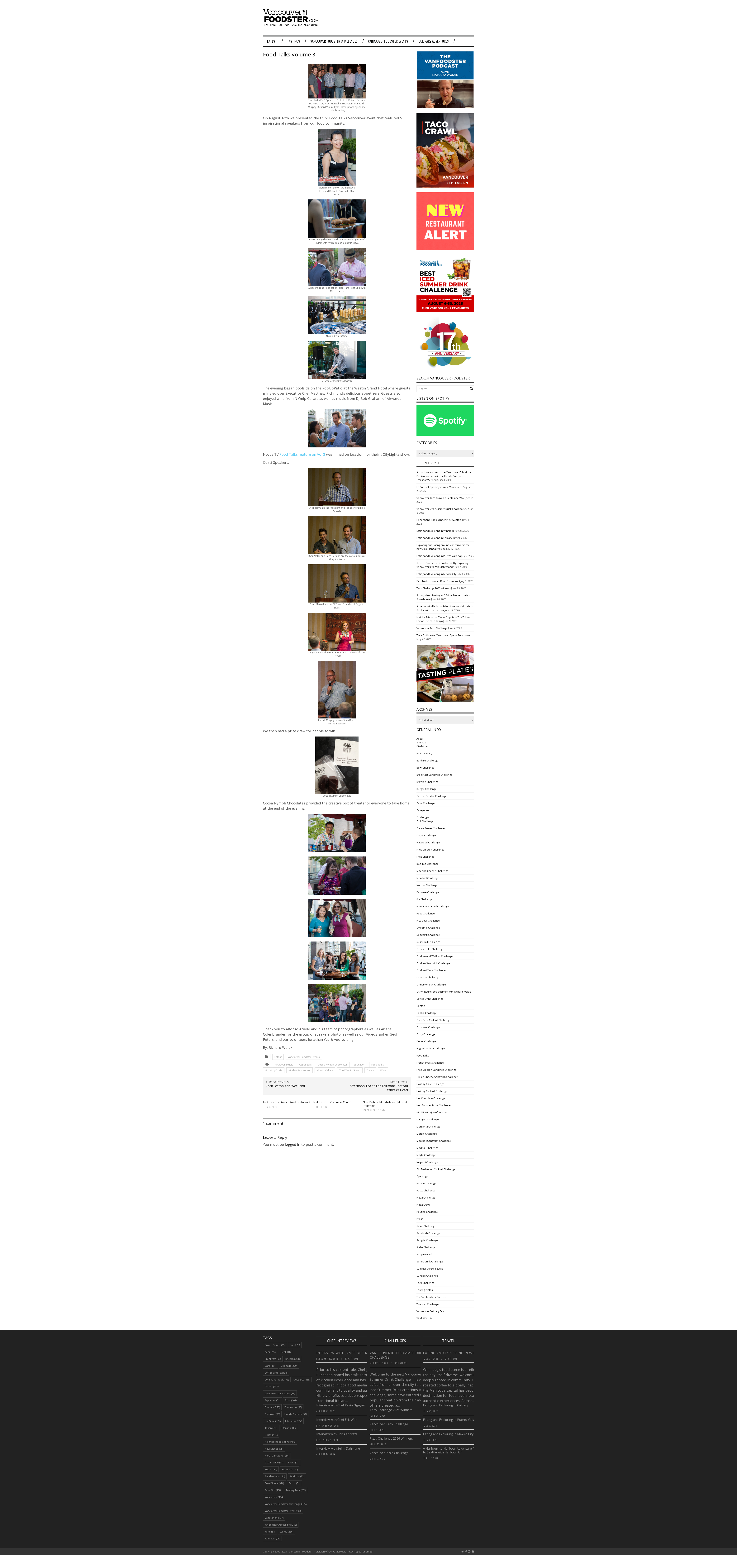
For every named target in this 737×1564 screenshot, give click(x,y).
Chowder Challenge (427, 977)
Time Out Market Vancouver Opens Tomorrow (443, 635)
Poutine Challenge (427, 1212)
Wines (286, 1531)
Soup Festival (424, 1254)
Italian (270, 1428)
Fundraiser (293, 1407)
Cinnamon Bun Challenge (431, 984)
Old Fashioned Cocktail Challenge (435, 1169)
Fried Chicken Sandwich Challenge (436, 1069)
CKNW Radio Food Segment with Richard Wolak (443, 991)
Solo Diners (274, 1483)
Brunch (292, 1359)
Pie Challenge (424, 899)
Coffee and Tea (276, 1372)
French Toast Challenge (430, 1062)
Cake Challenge (425, 803)
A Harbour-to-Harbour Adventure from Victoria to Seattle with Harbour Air (457, 1450)
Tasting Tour (296, 1490)
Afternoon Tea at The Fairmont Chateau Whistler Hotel (379, 1088)
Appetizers (305, 1064)
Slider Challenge (425, 1247)
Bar (295, 1345)
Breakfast (273, 1359)
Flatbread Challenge (428, 842)
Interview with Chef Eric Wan (336, 1420)
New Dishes (274, 1448)
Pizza (271, 1469)
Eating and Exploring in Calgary (434, 538)
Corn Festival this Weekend (285, 1086)
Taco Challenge (425, 1283)
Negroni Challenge (427, 1162)
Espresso (272, 1400)
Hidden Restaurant (299, 1070)
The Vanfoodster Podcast (431, 1297)
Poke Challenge (425, 913)
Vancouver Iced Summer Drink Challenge (440, 509)
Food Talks (377, 1064)
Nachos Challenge (427, 885)
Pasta (293, 1462)
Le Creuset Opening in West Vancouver (439, 487)
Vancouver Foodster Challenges (334, 41)
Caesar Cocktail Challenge (431, 796)
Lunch (271, 1435)
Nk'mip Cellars (325, 1070)
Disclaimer (422, 746)
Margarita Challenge (428, 1126)
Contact (420, 1006)
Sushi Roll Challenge (428, 942)
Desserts (301, 1379)
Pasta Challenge (425, 1190)
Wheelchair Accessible (281, 1524)
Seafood (296, 1476)
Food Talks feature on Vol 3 (302, 454)
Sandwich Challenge (428, 1233)
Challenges (423, 817)
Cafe (270, 1365)
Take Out (273, 1490)
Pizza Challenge (425, 1197)
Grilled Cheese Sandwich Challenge (437, 1077)
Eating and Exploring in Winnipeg (435, 530)
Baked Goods (275, 1345)
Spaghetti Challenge (428, 935)
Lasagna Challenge (427, 1119)
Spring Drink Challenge (429, 1261)
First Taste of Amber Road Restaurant (286, 1102)
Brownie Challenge (427, 782)
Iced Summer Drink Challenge (433, 1105)
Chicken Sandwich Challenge (433, 963)
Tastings (293, 41)
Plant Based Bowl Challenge (432, 906)
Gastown (272, 1414)
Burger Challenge (426, 789)
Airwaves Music (284, 1064)
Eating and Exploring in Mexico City (436, 574)
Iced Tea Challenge (427, 863)
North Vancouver (277, 1455)
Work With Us (424, 1318)
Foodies (272, 1407)
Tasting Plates (424, 1290)
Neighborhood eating (280, 1441)
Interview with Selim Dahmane (338, 1448)
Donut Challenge (426, 1041)
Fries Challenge (425, 856)
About (419, 738)
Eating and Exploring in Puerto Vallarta (438, 556)
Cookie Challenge (426, 1013)
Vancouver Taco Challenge (432, 628)
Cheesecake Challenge (429, 949)
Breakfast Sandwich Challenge (434, 774)
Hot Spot (273, 1421)
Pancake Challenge (427, 892)
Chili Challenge (425, 821)
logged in (292, 1144)
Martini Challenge (426, 1133)
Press (419, 1219)
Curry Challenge (425, 1034)
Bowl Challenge (425, 767)
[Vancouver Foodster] (292, 24)
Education (359, 1064)
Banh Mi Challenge (427, 760)
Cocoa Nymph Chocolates (333, 1064)
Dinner (271, 1386)
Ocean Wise (274, 1462)
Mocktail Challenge (427, 1148)
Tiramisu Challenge (427, 1304)
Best (286, 1352)
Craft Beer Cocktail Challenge (433, 1020)
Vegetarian (274, 1517)
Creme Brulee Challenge (430, 828)
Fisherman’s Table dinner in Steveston (438, 520)
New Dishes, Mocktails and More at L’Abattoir (385, 1103)
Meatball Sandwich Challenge (433, 1140)
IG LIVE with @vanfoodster (431, 1112)
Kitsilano (288, 1428)
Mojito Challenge (426, 1155)
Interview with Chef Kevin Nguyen (340, 1405)
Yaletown (272, 1538)
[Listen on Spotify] (445, 434)
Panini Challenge (426, 1183)
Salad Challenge (425, 1226)
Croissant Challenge (428, 1027)
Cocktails (289, 1365)
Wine (383, 1070)
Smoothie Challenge (428, 927)
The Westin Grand (349, 1070)
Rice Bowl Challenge (428, 920)
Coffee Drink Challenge (429, 998)
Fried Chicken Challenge (430, 849)
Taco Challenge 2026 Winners (433, 588)
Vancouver (274, 1497)
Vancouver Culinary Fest (430, 1311)
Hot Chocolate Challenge (430, 1098)
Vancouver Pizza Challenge (389, 1453)
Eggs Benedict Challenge (430, 1048)
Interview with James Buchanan (346, 1353)
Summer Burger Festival (430, 1268)
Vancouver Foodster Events (388, 41)
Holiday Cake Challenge (430, 1084)
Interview (293, 1421)
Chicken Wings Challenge (431, 970)
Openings (422, 1176)
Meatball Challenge (427, 878)
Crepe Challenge (426, 835)
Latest (272, 41)
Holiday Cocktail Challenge (431, 1091)
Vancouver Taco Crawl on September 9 (439, 498)
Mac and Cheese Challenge (432, 871)
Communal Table (277, 1379)
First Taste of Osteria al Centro (332, 1102)
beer (270, 1352)
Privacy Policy (424, 753)
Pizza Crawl (423, 1204)
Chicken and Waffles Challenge (434, 956)
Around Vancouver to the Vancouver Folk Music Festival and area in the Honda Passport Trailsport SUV (443, 476)
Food (291, 1400)
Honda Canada (295, 1414)
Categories (422, 810)
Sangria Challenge (427, 1240)
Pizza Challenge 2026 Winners (391, 1438)
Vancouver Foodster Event (283, 1511)
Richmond (290, 1469)
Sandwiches (275, 1476)
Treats (370, 1070)
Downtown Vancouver (280, 1393)
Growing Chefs (273, 1070)
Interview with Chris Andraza (337, 1434)
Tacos (294, 1483)
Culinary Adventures (433, 41)
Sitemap (421, 742)
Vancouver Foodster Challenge (286, 1504)
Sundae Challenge (427, 1275)
